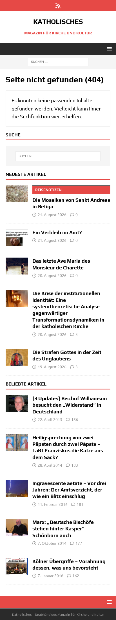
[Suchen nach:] (58, 61)
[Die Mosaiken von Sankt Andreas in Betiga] (17, 193)
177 (78, 543)
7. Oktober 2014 (52, 543)
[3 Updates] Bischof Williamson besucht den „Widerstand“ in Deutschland (69, 405)
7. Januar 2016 (50, 575)
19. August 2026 (52, 366)
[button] (108, 48)
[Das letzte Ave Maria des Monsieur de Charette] (17, 266)
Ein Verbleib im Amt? (57, 232)
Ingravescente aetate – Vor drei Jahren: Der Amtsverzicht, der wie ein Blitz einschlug (69, 489)
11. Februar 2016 (53, 504)
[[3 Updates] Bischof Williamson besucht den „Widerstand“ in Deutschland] (17, 403)
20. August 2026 (52, 275)
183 (74, 465)
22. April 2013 (50, 419)
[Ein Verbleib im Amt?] (17, 237)
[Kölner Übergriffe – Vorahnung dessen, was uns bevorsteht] (17, 566)
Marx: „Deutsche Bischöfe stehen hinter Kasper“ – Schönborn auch (63, 528)
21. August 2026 (52, 214)
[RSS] (58, 5)
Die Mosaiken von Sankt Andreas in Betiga (71, 198)
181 (80, 504)
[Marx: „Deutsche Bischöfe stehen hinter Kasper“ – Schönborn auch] (17, 527)
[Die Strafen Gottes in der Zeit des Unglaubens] (17, 357)
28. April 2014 (50, 465)
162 (75, 575)
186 (74, 419)
